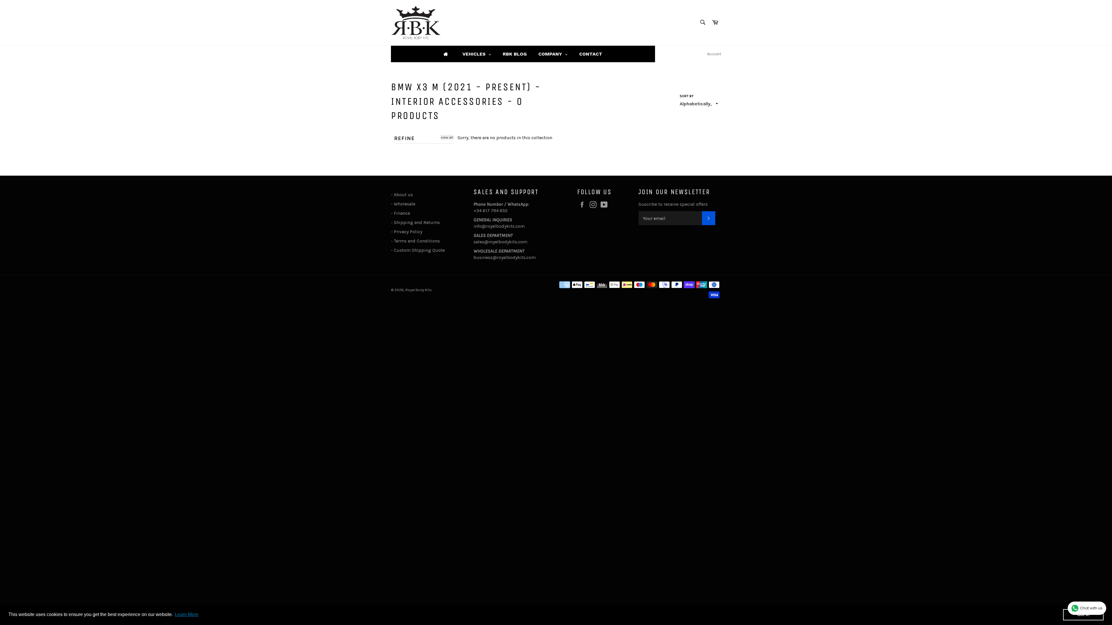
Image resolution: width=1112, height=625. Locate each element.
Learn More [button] (186, 614)
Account (714, 54)
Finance (402, 213)
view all (447, 137)
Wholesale (406, 204)
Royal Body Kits (418, 290)
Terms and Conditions (417, 241)
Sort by (687, 96)
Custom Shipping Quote (419, 250)
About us (403, 194)
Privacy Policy (408, 231)
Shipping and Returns (417, 222)
